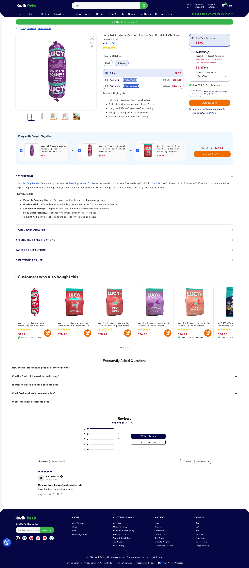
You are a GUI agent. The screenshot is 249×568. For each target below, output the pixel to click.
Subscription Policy (144, 563)
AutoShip (117, 523)
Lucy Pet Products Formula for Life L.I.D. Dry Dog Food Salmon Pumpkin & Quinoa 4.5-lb (114, 324)
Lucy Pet (157, 183)
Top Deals (145, 13)
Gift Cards (159, 538)
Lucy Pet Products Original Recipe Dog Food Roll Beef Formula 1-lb (31, 324)
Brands (100, 13)
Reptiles (199, 534)
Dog (23, 28)
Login (157, 523)
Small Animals (202, 542)
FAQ (74, 530)
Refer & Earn (160, 534)
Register (158, 527)
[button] (226, 5)
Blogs (131, 13)
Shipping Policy (120, 527)
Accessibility (106, 563)
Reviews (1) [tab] (44, 461)
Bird (197, 530)
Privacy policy (89, 563)
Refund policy (72, 563)
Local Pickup (119, 546)
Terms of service (123, 563)
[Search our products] (144, 5)
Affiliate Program (162, 542)
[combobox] (110, 5)
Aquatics (200, 538)
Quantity (194, 90)
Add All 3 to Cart (212, 154)
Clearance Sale (163, 13)
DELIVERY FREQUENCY (206, 72)
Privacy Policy (119, 534)
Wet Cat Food (44, 28)
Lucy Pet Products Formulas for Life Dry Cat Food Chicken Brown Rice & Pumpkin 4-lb (154, 324)
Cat (197, 527)
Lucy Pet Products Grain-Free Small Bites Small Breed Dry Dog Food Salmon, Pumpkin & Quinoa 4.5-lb (74, 324)
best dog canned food (81, 183)
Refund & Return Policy (123, 530)
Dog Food (31, 28)
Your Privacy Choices (172, 563)
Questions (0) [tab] (58, 461)
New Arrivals (116, 13)
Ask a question (148, 442)
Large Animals (202, 546)
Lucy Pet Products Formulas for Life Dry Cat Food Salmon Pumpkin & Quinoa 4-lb (194, 324)
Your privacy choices (163, 546)
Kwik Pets (99, 557)
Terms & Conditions (122, 538)
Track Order (118, 542)
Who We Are (77, 523)
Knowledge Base (79, 534)
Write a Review (148, 436)
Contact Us (159, 530)
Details (212, 113)
